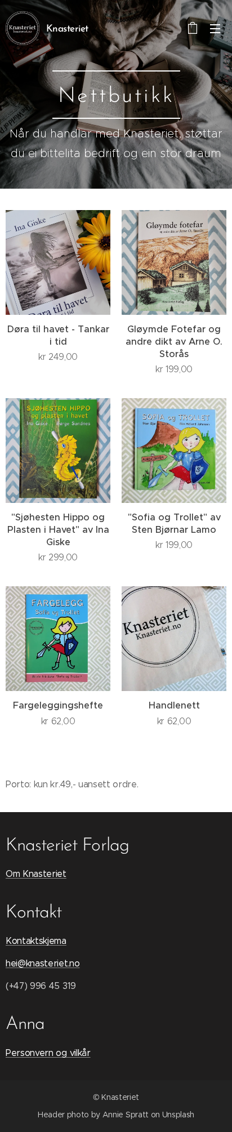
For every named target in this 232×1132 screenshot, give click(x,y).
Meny (215, 28)
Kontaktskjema (36, 940)
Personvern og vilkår (48, 1053)
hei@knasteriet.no (43, 963)
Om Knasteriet (36, 873)
